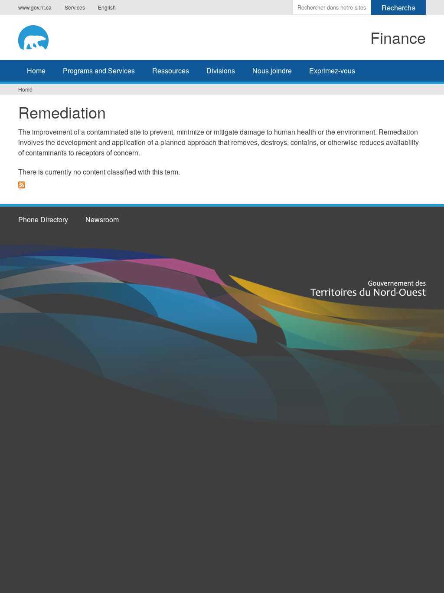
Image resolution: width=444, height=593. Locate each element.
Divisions (220, 71)
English (107, 7)
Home (36, 71)
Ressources (170, 71)
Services (75, 7)
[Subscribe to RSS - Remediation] (21, 190)
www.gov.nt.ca (35, 7)
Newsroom (102, 219)
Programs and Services (99, 71)
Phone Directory (43, 219)
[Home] (90, 36)
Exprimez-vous (332, 71)
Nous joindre (272, 71)
